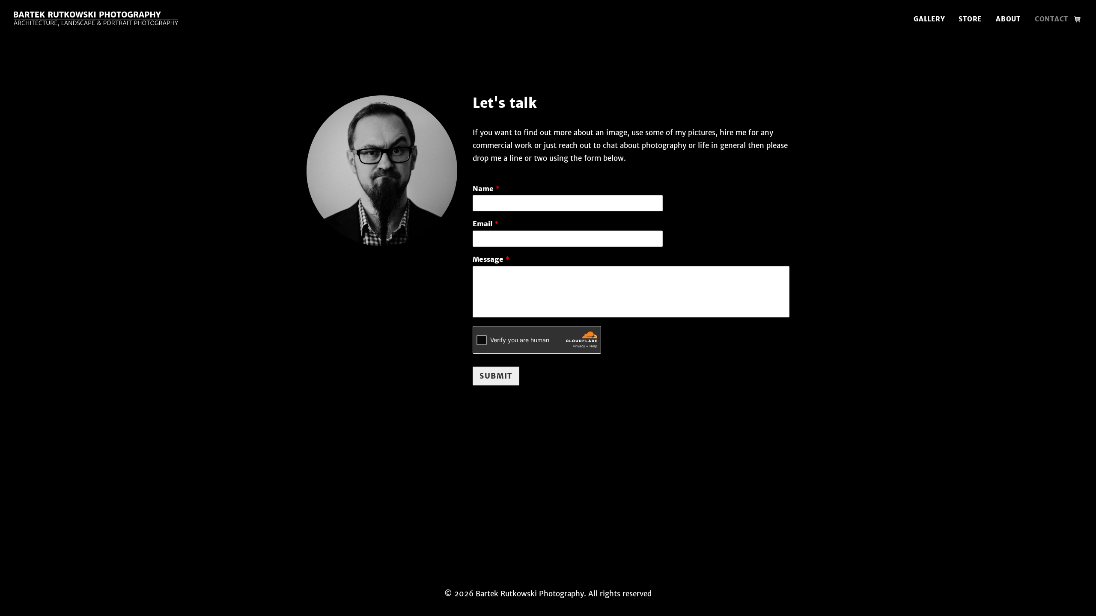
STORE (970, 19)
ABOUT (1008, 19)
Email (485, 224)
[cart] (1078, 19)
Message (491, 259)
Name (486, 189)
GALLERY (929, 19)
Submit (496, 376)
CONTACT (1051, 19)
